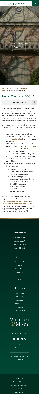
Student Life (19, 269)
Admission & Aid (19, 262)
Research (19, 272)
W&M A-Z (19, 297)
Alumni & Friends (19, 248)
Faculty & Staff (19, 241)
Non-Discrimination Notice (19, 385)
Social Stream (19, 348)
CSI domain (28, 149)
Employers (19, 300)
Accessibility (19, 378)
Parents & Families (19, 245)
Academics (19, 265)
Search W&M (19, 293)
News (19, 279)
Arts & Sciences (7, 88)
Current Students (19, 238)
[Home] (14, 4)
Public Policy (23, 201)
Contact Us (19, 360)
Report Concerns (19, 311)
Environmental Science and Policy (14, 204)
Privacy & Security (19, 392)
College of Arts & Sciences (20, 43)
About (19, 276)
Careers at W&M (19, 304)
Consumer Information (19, 382)
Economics (19, 47)
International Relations (10, 201)
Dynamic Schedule (15, 139)
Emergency (19, 307)
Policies (19, 389)
